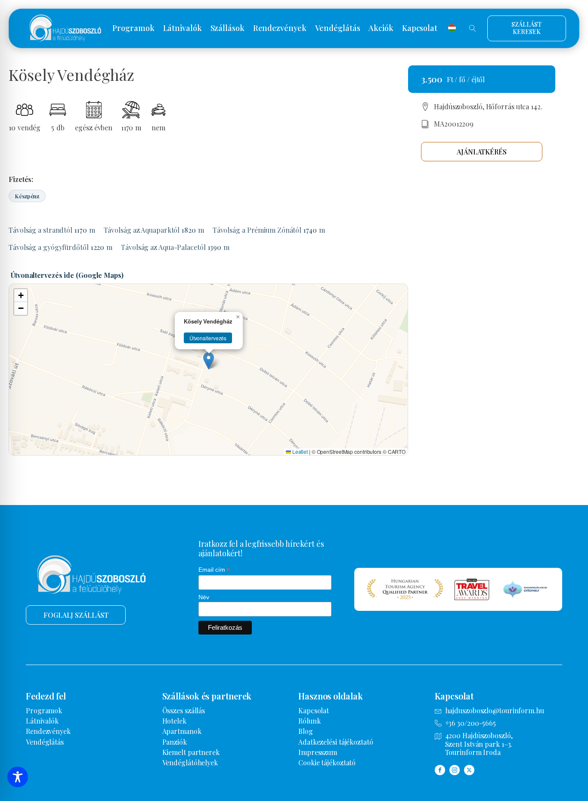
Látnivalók (182, 28)
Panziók (174, 742)
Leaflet (299, 451)
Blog (305, 731)
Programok (133, 28)
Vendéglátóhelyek (190, 762)
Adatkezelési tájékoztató (335, 742)
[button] (208, 361)
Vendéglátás (337, 28)
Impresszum (317, 752)
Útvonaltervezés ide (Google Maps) (67, 275)
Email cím (214, 570)
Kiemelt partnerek (191, 752)
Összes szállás (183, 710)
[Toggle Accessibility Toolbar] (17, 777)
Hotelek (174, 721)
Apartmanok (181, 731)
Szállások (227, 28)
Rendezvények (279, 28)
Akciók (380, 28)
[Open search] (473, 28)
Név (203, 597)
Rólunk (309, 721)
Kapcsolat (419, 28)
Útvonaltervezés (208, 338)
